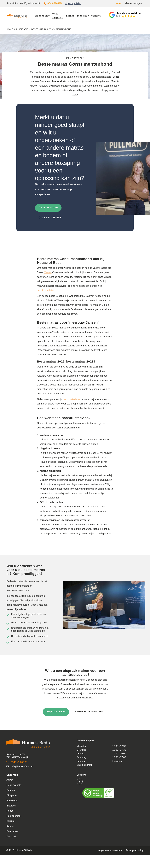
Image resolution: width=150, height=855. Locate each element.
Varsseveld (12, 800)
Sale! (118, 3)
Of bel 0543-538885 (50, 217)
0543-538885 (54, 3)
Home (9, 29)
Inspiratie (83, 15)
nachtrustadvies (45, 290)
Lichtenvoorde (13, 785)
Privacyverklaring (135, 850)
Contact (96, 15)
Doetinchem (12, 831)
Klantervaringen (133, 3)
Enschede (11, 836)
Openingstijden (73, 3)
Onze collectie (57, 15)
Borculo (10, 821)
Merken (70, 15)
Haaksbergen (13, 816)
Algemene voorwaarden (110, 850)
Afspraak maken (48, 207)
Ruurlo (9, 826)
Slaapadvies (42, 15)
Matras (48, 272)
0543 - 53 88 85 (19, 762)
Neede (9, 811)
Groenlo (10, 790)
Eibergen (11, 805)
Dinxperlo (11, 795)
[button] (125, 15)
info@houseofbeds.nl (22, 766)
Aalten (9, 780)
